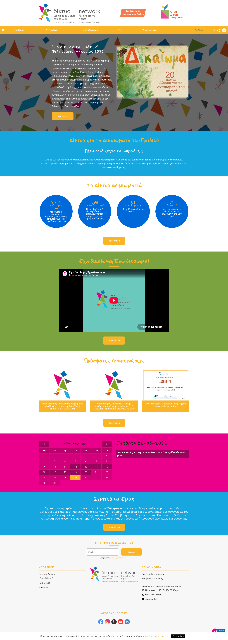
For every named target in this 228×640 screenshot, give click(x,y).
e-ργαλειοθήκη (90, 30)
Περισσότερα (62, 94)
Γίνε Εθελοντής (46, 578)
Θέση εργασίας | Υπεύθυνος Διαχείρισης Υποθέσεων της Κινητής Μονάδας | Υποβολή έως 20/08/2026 (62, 406)
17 (54, 472)
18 (65, 472)
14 (96, 466)
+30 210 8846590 (153, 594)
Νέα (119, 30)
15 (107, 466)
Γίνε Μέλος (44, 582)
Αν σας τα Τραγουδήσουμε (76, 47)
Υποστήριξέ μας (149, 30)
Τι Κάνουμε (52, 30)
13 (86, 466)
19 (75, 472)
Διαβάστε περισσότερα (156, 636)
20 (86, 472)
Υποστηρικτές (46, 587)
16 (44, 472)
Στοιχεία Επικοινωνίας (153, 574)
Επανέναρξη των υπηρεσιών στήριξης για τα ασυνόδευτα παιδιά (165, 404)
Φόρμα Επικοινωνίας (152, 578)
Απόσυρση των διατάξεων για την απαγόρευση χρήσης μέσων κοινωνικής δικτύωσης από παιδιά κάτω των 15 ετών (114, 406)
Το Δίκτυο (20, 30)
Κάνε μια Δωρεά (47, 574)
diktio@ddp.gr (151, 599)
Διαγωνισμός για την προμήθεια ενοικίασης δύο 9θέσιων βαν (151, 454)
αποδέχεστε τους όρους (120, 558)
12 (75, 466)
